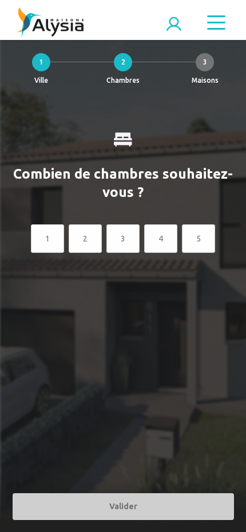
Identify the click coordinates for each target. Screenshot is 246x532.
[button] (41, 71)
